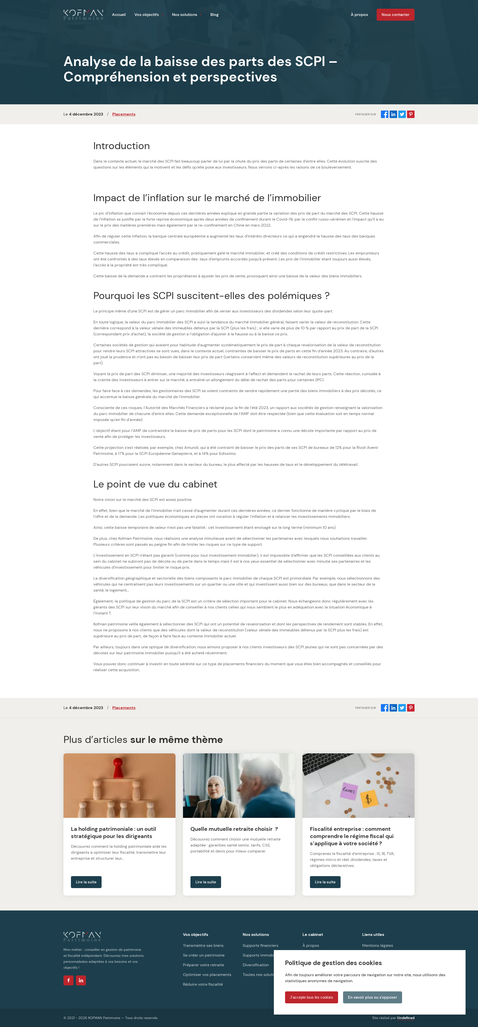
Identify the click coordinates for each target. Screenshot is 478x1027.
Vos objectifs (146, 14)
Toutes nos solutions (261, 974)
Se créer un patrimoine (204, 955)
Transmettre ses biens (203, 945)
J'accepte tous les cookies (311, 997)
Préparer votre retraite (203, 964)
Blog (214, 14)
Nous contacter (396, 14)
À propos (359, 14)
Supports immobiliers (262, 955)
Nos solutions (184, 14)
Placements (123, 114)
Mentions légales (377, 945)
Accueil (119, 14)
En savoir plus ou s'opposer (372, 997)
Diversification (256, 964)
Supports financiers (260, 945)
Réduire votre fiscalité (203, 984)
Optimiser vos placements (207, 974)
